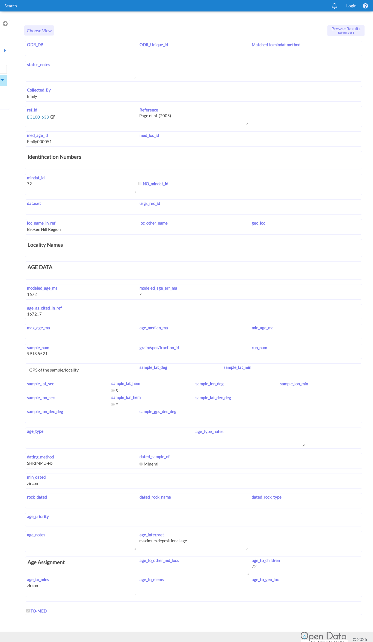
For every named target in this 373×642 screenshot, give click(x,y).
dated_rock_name (155, 496)
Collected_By (39, 89)
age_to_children (266, 560)
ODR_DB (35, 44)
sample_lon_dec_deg (45, 411)
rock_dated (37, 496)
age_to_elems (152, 579)
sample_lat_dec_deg (213, 397)
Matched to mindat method (276, 44)
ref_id (32, 109)
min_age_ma (263, 327)
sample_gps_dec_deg (158, 411)
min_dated (36, 477)
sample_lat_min (237, 367)
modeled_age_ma (42, 287)
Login (351, 5)
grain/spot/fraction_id (159, 347)
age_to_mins (38, 579)
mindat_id (36, 177)
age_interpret (152, 534)
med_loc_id (149, 135)
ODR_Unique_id (154, 44)
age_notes (36, 534)
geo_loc (258, 222)
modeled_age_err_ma (158, 287)
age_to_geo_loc (265, 579)
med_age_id (37, 135)
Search (10, 5)
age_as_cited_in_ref (44, 307)
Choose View (39, 30)
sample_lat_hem (125, 383)
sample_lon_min (294, 383)
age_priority (38, 516)
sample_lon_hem (125, 397)
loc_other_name (153, 222)
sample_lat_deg (153, 367)
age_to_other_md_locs (159, 560)
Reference (149, 109)
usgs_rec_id (150, 203)
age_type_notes (210, 431)
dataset (34, 203)
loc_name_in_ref (41, 222)
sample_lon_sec (41, 397)
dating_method (40, 456)
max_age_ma (38, 327)
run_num (259, 347)
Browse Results (345, 30)
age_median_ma (154, 327)
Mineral (150, 463)
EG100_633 (38, 116)
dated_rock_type (267, 496)
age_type (35, 431)
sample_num (38, 347)
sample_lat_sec (40, 383)
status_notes (38, 64)
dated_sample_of (154, 456)
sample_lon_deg (210, 383)
